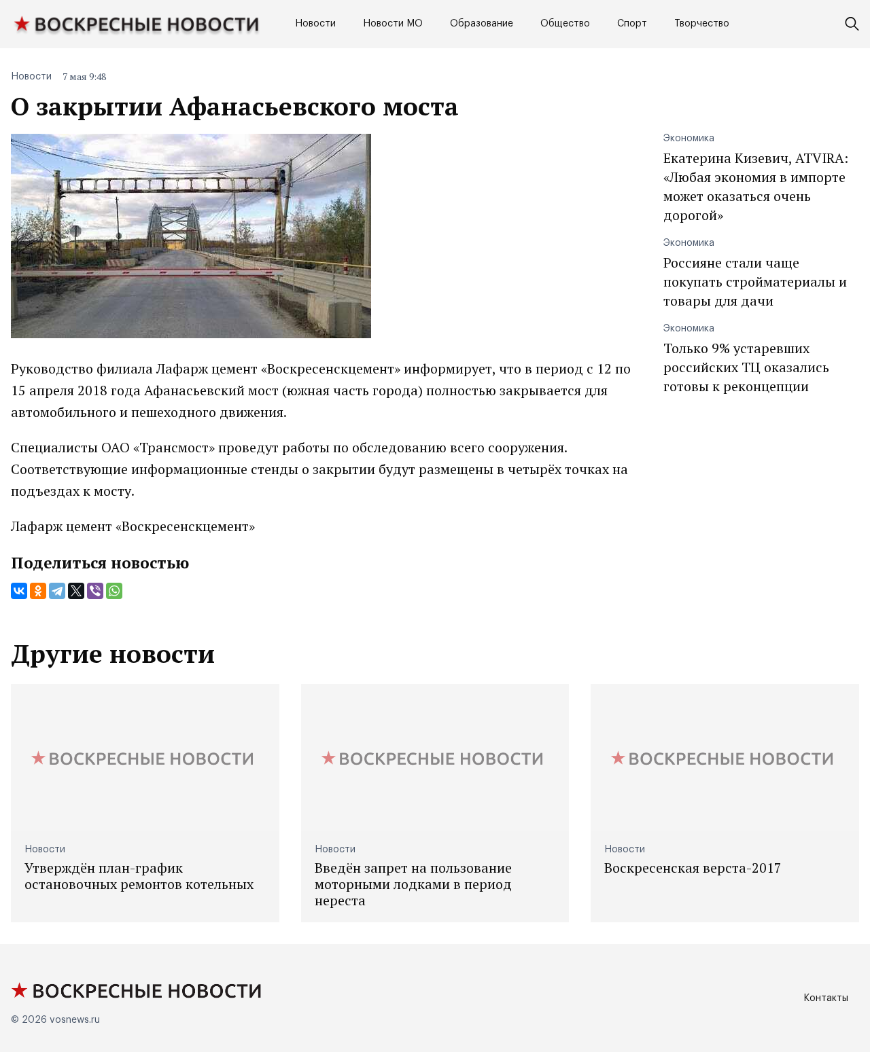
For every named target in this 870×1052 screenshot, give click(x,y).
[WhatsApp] (114, 591)
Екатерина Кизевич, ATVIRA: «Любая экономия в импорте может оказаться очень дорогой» (755, 186)
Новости (315, 24)
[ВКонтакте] (19, 591)
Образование (481, 24)
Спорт (632, 24)
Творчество (701, 24)
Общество (565, 24)
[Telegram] (57, 591)
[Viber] (95, 591)
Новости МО (393, 24)
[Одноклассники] (38, 591)
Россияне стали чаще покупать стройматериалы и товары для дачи (755, 281)
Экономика (688, 138)
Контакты (825, 998)
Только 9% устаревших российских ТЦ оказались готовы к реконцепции (746, 367)
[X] (76, 591)
